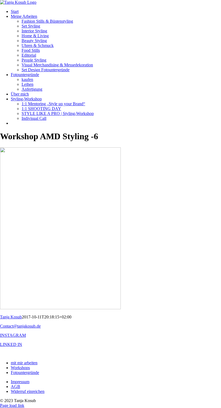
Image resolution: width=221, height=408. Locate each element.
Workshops (20, 367)
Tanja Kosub (11, 317)
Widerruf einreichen (27, 391)
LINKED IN (11, 344)
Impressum (20, 381)
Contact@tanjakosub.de (20, 326)
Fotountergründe (25, 372)
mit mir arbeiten (24, 363)
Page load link (12, 405)
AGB (15, 386)
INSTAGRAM (13, 335)
